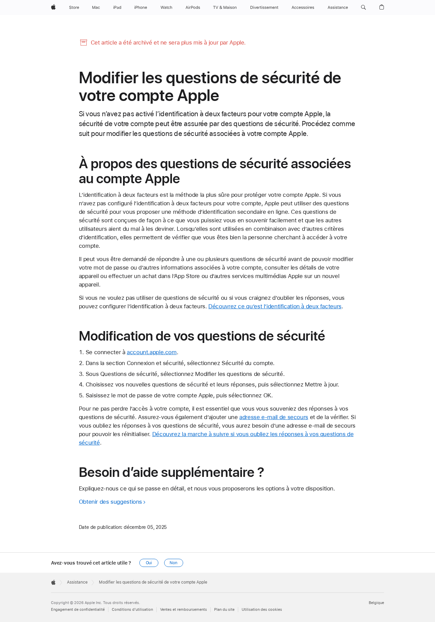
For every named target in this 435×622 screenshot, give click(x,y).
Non (173, 562)
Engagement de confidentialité (78, 609)
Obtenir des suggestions (110, 501)
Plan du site (224, 609)
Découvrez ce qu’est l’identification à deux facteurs (275, 306)
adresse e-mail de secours (273, 417)
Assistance (77, 582)
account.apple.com (152, 352)
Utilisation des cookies (262, 609)
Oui (149, 562)
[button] (363, 7)
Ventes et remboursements (183, 609)
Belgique (376, 603)
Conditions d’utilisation (132, 609)
